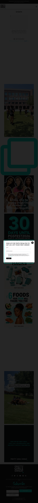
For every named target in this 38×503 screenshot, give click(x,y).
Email (7, 247)
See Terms (11, 256)
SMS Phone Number (9, 251)
